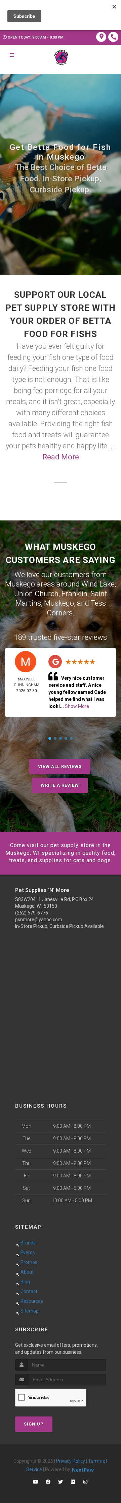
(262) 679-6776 (31, 912)
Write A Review (60, 785)
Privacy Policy (70, 1461)
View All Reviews (60, 766)
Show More (77, 706)
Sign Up (34, 1424)
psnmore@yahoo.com (38, 919)
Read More (60, 457)
